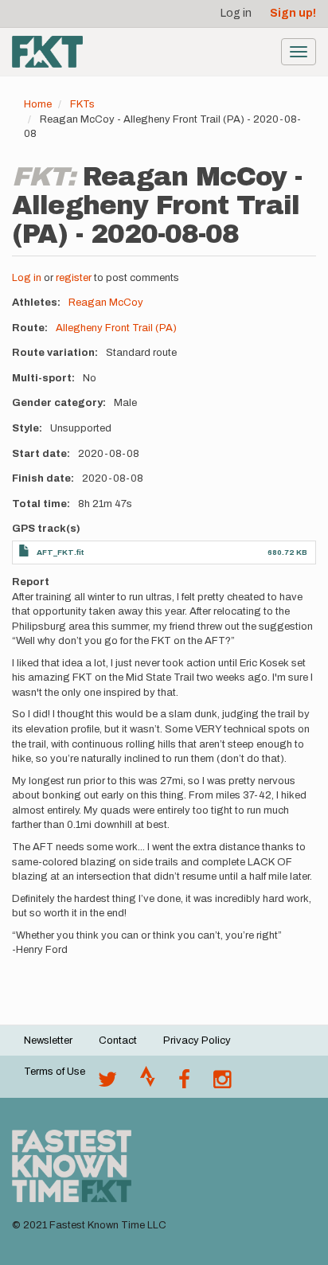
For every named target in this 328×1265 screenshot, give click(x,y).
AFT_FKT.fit (60, 552)
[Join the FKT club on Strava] (147, 1083)
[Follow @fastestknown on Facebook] (184, 1083)
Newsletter (48, 1040)
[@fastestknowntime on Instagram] (222, 1083)
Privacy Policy (197, 1040)
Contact (118, 1040)
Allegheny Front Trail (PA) (116, 328)
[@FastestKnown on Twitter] (107, 1083)
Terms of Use (54, 1071)
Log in (236, 13)
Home (38, 104)
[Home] (47, 52)
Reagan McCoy (105, 302)
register (74, 277)
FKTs (82, 104)
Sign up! (293, 13)
